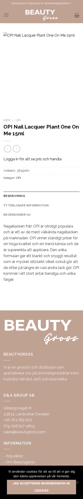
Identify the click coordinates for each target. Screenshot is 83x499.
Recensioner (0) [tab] (16, 214)
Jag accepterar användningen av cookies (41, 487)
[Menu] (6, 15)
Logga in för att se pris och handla (32, 159)
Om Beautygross (20, 462)
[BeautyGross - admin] (41, 15)
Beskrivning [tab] (14, 196)
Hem (6, 120)
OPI (18, 120)
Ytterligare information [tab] (26, 205)
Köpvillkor (14, 456)
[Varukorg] (77, 15)
